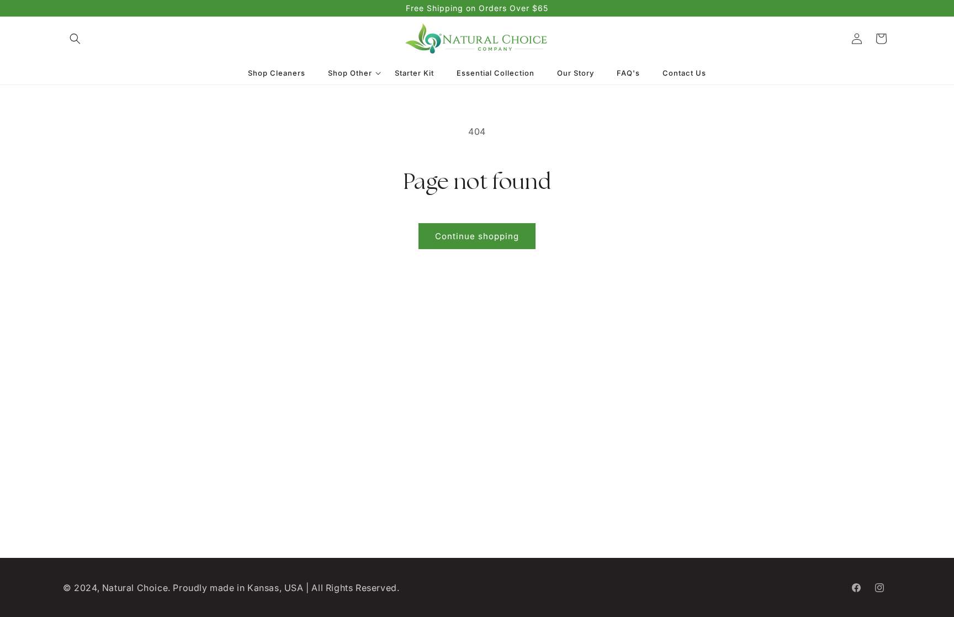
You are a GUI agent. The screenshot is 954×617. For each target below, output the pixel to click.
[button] (75, 39)
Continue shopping (477, 236)
